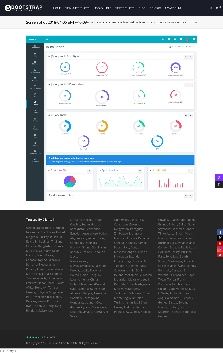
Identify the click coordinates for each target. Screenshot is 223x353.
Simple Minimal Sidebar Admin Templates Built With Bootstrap (117, 22)
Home (74, 22)
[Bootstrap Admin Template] (23, 8)
